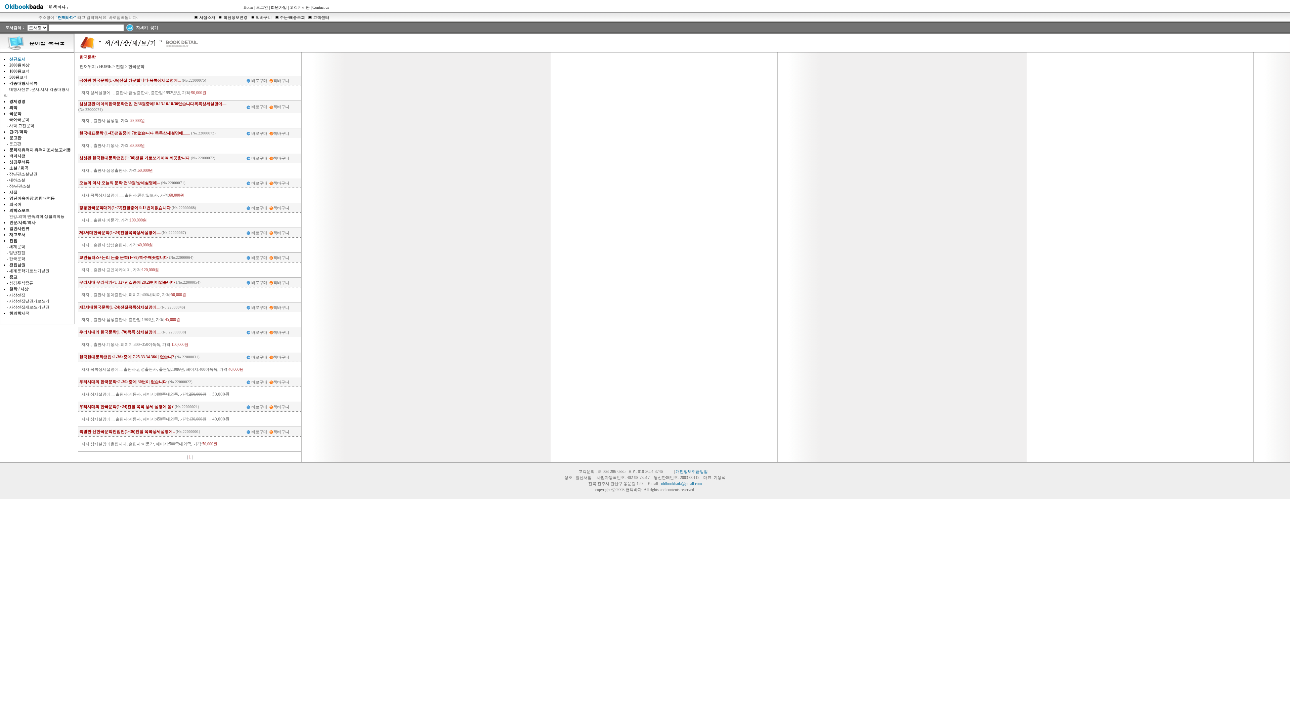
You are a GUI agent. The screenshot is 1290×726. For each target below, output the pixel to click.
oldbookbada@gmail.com (681, 483)
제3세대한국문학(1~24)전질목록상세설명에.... (120, 232)
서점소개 (207, 17)
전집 (120, 66)
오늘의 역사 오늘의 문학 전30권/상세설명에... (119, 182)
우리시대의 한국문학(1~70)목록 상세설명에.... (120, 332)
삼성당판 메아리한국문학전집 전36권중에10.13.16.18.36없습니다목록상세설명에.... (152, 104)
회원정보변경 (235, 17)
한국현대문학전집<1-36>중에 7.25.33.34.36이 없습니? (126, 357)
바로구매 (259, 80)
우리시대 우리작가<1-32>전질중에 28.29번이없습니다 (127, 282)
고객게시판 (300, 7)
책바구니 (264, 17)
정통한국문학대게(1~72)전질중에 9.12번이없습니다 (125, 207)
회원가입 (279, 7)
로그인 (262, 7)
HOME (105, 66)
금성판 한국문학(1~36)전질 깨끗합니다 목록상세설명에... (130, 80)
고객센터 (321, 17)
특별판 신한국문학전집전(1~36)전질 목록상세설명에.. (127, 431)
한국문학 (136, 66)
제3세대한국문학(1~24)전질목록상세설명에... (119, 307)
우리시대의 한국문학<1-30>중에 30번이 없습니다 (123, 381)
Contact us (320, 7)
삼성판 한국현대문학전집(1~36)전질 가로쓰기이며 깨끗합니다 (134, 158)
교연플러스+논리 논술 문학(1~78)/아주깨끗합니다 (123, 257)
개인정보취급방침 (692, 471)
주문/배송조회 (292, 17)
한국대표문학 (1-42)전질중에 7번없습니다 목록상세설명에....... (134, 133)
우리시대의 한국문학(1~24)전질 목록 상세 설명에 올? (126, 406)
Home (248, 7)
